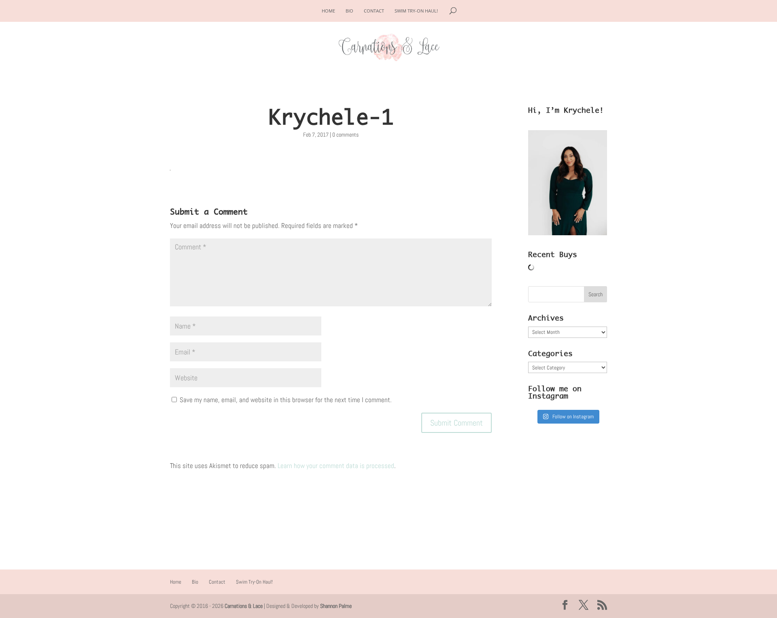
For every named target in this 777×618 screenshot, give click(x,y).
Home (328, 11)
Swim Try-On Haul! (416, 11)
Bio (349, 11)
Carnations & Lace (244, 606)
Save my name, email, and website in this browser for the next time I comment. (286, 399)
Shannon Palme (336, 606)
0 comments (345, 134)
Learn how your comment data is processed (336, 465)
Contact (374, 11)
